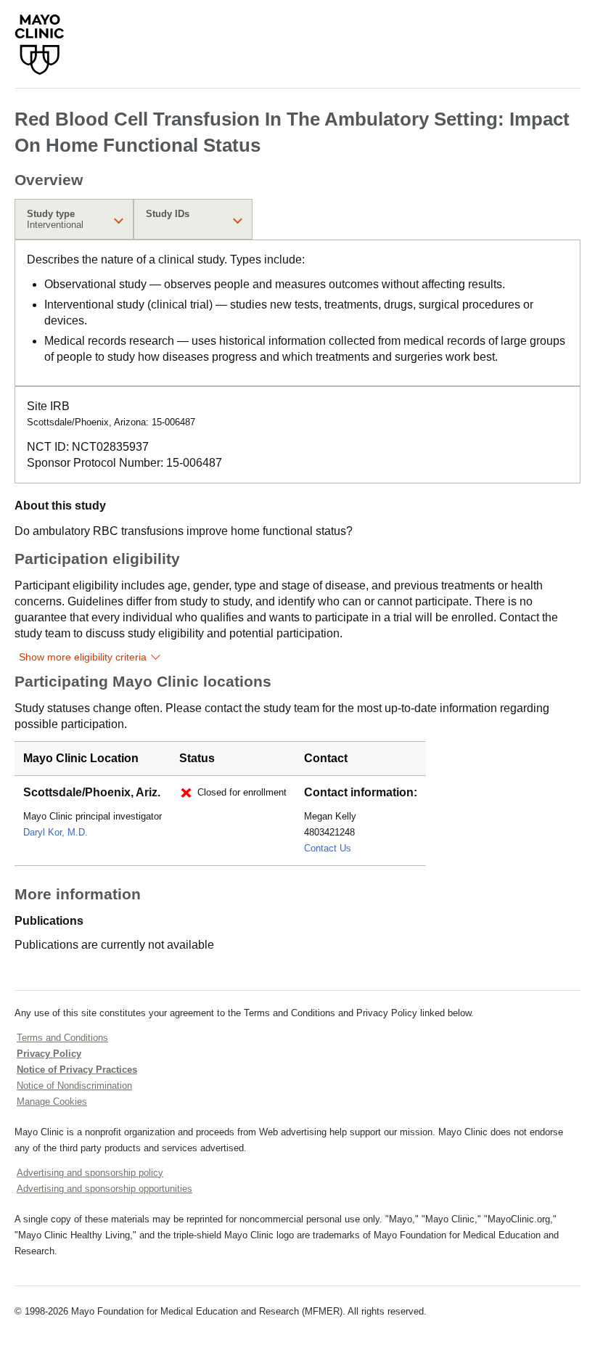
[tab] (74, 219)
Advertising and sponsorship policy (90, 1172)
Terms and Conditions (62, 1037)
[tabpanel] (297, 313)
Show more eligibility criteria (83, 657)
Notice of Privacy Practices (77, 1069)
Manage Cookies (52, 1101)
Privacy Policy (49, 1053)
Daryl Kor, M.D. (55, 832)
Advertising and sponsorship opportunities (104, 1188)
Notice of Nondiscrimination (74, 1085)
